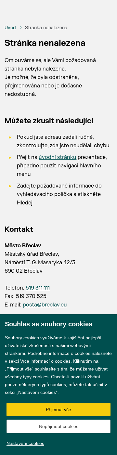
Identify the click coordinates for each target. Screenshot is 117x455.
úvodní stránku (57, 157)
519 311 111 (38, 288)
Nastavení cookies (25, 443)
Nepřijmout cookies (58, 426)
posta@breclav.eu (45, 305)
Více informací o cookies (45, 361)
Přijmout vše (58, 409)
